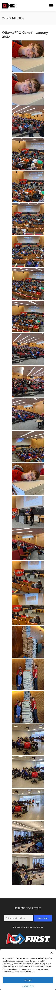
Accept (28, 979)
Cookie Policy (28, 986)
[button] (51, 952)
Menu (51, 5)
